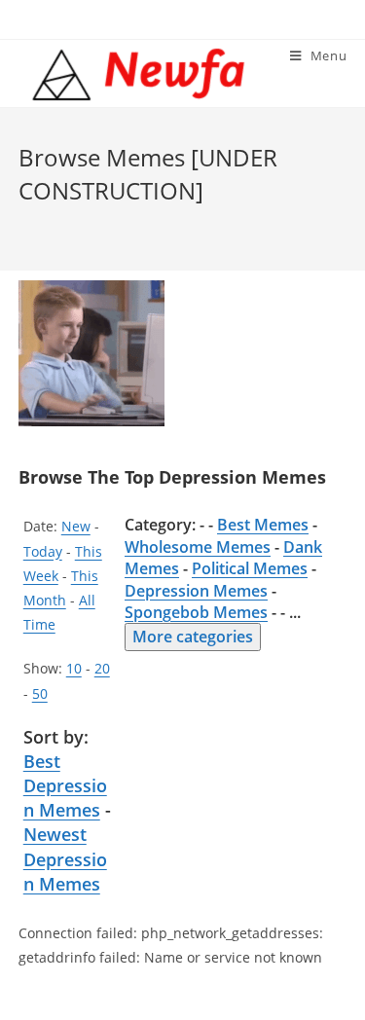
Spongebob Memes (196, 612)
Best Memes (263, 524)
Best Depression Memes (65, 785)
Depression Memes (196, 590)
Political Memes (250, 568)
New (76, 526)
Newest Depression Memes (65, 858)
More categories (192, 636)
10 (74, 668)
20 (102, 668)
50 (40, 693)
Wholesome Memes (198, 547)
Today (42, 551)
